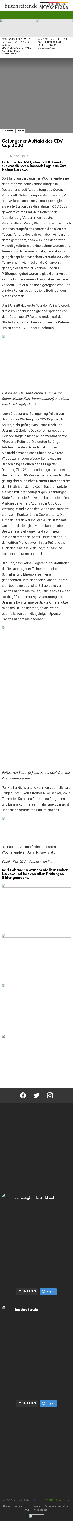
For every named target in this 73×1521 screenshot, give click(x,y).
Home (6, 1506)
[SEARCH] (69, 15)
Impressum (34, 1506)
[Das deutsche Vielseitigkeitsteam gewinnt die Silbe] (36, 1266)
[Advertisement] (36, 1147)
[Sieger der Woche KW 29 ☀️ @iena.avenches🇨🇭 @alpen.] (36, 1377)
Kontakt (19, 1506)
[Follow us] (62, 15)
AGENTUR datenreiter (58, 1500)
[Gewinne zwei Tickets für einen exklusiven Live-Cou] (36, 1338)
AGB (27, 1510)
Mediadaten (41, 1510)
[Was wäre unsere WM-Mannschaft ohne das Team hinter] (36, 1226)
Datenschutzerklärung (57, 1506)
